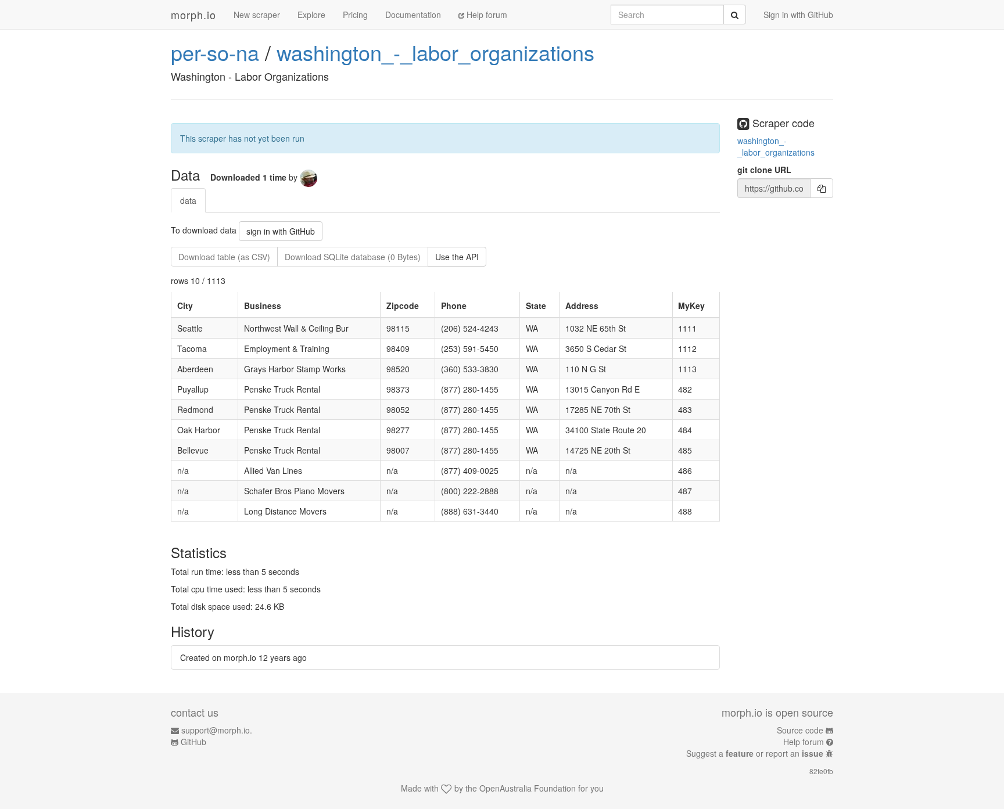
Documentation (413, 14)
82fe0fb (821, 771)
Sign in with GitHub (798, 14)
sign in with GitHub (280, 231)
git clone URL (764, 169)
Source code (800, 730)
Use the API (457, 257)
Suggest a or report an (754, 753)
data (188, 200)
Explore (311, 14)
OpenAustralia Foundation (527, 788)
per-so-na (215, 52)
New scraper (257, 14)
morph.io (193, 14)
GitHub (193, 741)
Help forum (485, 14)
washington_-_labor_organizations (435, 52)
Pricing (355, 14)
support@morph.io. (216, 730)
